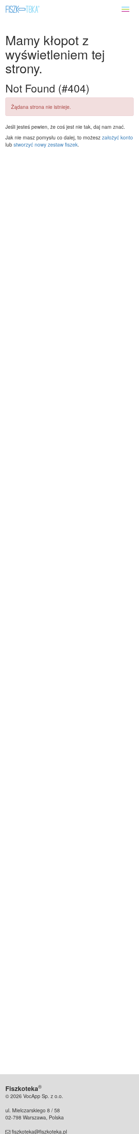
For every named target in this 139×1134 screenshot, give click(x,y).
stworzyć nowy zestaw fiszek (46, 144)
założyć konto (117, 137)
